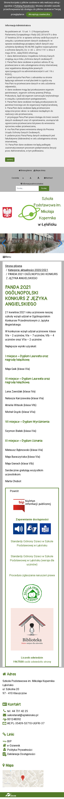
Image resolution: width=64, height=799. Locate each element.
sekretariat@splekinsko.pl (22, 715)
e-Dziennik (13, 745)
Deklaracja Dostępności (20, 754)
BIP (9, 741)
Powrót (14, 491)
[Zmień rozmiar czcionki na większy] (30, 178)
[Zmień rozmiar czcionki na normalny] (23, 178)
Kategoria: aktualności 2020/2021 (28, 270)
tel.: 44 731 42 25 (17, 711)
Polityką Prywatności (25, 6)
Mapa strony (40, 170)
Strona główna (26, 170)
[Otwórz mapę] (23, 778)
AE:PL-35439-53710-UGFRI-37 (25, 723)
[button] (60, 243)
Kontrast (49, 178)
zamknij (10, 160)
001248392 (13, 719)
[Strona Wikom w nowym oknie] (10, 794)
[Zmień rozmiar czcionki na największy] (38, 178)
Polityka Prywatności (19, 749)
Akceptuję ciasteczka (39, 14)
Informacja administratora (32, 184)
